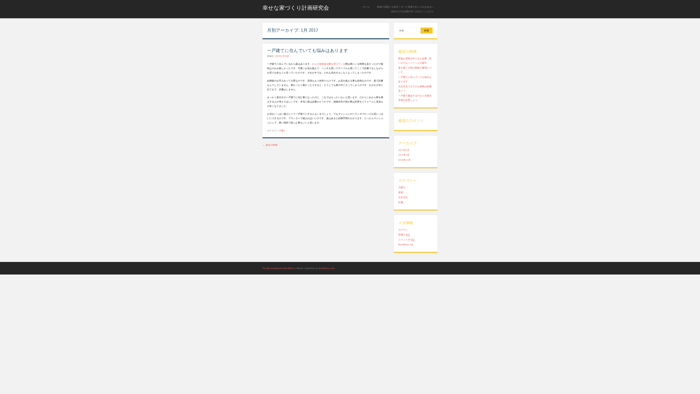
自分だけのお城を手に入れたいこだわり (412, 11)
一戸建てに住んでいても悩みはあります (307, 50)
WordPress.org (405, 244)
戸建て (282, 130)
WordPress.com (327, 268)
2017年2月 (403, 150)
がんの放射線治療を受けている (328, 64)
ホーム (366, 6)
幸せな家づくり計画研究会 (295, 8)
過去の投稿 (269, 145)
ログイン (403, 229)
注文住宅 (403, 197)
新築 (400, 192)
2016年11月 (404, 160)
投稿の (404, 234)
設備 (400, 202)
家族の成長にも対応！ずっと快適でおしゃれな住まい (405, 6)
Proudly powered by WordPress (278, 268)
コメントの (406, 239)
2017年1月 (403, 155)
